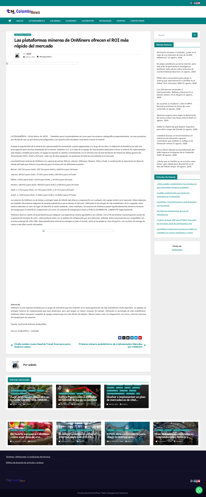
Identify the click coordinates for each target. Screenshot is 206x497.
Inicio (19, 20)
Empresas (119, 388)
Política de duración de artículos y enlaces (25, 462)
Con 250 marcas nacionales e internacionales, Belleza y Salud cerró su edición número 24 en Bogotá (175, 92)
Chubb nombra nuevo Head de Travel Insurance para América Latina (42, 345)
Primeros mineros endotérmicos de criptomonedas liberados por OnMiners (110, 345)
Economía (71, 20)
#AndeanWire (46, 56)
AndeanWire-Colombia (23, 35)
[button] (199, 490)
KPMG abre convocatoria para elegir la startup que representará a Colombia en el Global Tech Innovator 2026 (176, 80)
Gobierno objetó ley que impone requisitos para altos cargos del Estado (176, 128)
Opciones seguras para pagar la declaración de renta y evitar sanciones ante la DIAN (176, 116)
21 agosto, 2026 (19, 441)
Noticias (41, 391)
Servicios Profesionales (115, 394)
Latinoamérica (37, 20)
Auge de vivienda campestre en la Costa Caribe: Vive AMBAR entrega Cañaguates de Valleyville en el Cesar (29, 401)
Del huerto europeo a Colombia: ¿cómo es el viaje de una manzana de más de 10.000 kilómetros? (176, 55)
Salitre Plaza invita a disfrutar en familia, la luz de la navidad (77, 398)
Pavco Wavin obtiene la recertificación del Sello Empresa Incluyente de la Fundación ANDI (175, 152)
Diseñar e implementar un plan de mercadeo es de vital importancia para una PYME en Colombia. (126, 401)
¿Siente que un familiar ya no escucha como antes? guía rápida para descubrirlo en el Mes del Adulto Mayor (176, 164)
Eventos (121, 20)
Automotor (88, 20)
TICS (138, 394)
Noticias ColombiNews (19, 394)
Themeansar (123, 493)
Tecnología (105, 20)
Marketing (123, 391)
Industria (136, 388)
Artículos (128, 385)
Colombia (55, 20)
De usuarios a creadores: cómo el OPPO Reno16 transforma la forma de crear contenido (174, 106)
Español (127, 388)
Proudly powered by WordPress (89, 493)
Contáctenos (137, 20)
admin (28, 54)
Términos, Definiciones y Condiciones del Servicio (28, 456)
